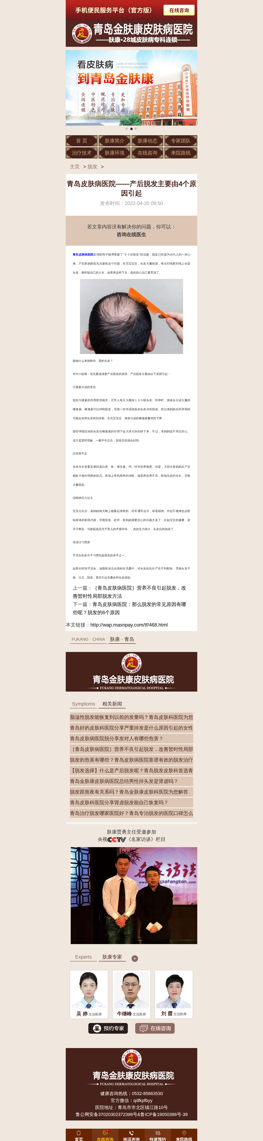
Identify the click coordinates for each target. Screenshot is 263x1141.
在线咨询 (147, 153)
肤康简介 (115, 140)
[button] (158, 1134)
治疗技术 (82, 153)
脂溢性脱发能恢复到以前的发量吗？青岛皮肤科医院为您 (131, 717)
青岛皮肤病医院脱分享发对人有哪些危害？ (117, 738)
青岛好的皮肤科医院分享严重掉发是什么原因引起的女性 (131, 728)
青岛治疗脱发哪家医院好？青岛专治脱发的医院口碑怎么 (131, 813)
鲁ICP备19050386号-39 (164, 1114)
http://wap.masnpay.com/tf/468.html (129, 625)
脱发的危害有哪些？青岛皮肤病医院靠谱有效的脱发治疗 (131, 760)
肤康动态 (147, 140)
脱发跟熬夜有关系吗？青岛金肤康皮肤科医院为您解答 (129, 792)
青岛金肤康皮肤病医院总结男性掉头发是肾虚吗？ (124, 781)
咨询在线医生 (131, 234)
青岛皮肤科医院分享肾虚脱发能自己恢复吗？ (119, 802)
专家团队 (181, 140)
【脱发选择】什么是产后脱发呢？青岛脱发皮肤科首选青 (131, 770)
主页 (75, 166)
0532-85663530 (147, 1093)
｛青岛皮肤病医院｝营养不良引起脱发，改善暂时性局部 (131, 749)
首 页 (81, 140)
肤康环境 (115, 153)
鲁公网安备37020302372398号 (106, 1114)
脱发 (92, 166)
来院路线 (181, 153)
